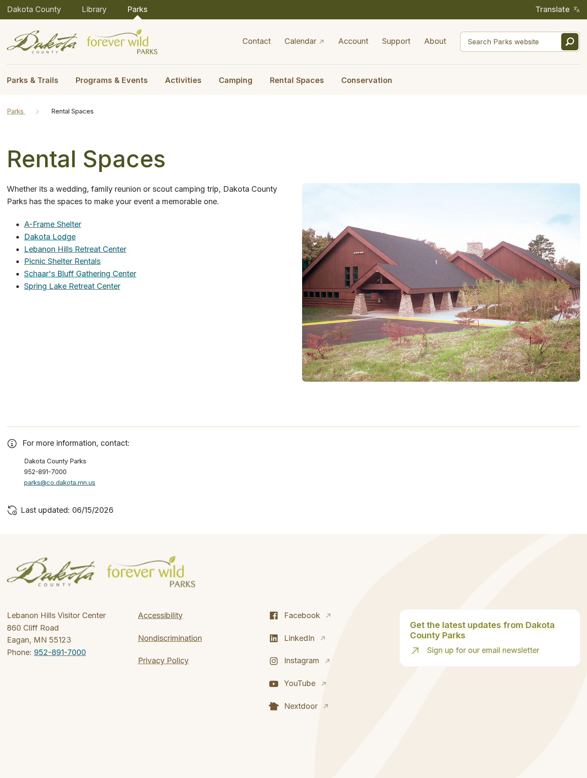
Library (94, 9)
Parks (137, 9)
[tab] (37, 79)
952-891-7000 (60, 652)
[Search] (569, 41)
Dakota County (34, 9)
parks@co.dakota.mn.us (59, 482)
